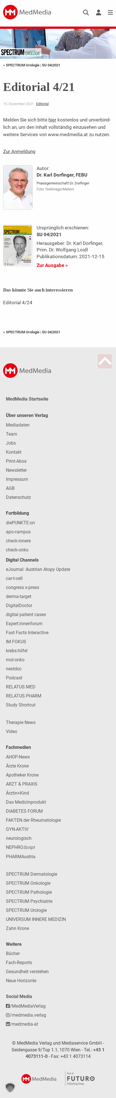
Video (11, 731)
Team (11, 434)
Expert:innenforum (24, 623)
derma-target (18, 596)
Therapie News (20, 722)
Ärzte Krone (17, 766)
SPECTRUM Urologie (26, 910)
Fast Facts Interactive (27, 632)
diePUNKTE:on (20, 522)
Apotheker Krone (22, 775)
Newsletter (16, 470)
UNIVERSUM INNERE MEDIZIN (36, 919)
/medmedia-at (24, 1024)
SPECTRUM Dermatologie (31, 874)
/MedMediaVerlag (28, 1006)
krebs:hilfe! (17, 650)
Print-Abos (16, 461)
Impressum (17, 479)
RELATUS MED (20, 687)
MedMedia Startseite (27, 399)
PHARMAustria (20, 856)
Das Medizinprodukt (26, 802)
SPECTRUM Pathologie (29, 892)
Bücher (13, 953)
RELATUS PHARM (23, 696)
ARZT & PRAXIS (21, 784)
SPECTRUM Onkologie (28, 883)
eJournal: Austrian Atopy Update (38, 569)
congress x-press (22, 587)
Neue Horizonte (21, 980)
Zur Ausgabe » (52, 265)
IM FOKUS (16, 641)
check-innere (18, 540)
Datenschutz (18, 497)
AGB (10, 488)
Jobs (11, 443)
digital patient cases (26, 614)
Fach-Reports (19, 962)
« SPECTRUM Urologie (21, 65)
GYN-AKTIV (17, 829)
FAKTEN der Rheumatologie (33, 820)
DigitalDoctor (19, 605)
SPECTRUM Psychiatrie (29, 901)
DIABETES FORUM (24, 811)
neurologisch (19, 838)
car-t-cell (14, 578)
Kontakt (13, 452)
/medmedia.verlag (28, 1015)
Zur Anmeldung (19, 151)
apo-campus (18, 531)
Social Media (19, 996)
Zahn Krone (17, 928)
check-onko (17, 550)
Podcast (14, 677)
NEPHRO (20, 847)
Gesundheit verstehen (27, 971)
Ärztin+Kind (17, 793)
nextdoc (14, 668)
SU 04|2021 (51, 65)
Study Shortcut (20, 705)
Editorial (42, 104)
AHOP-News (18, 757)
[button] (10, 1088)
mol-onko (15, 659)
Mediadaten (18, 425)
